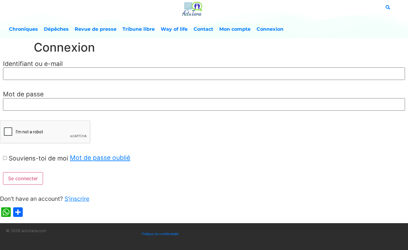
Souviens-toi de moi (38, 158)
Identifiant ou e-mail (33, 64)
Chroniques (23, 29)
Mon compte (235, 29)
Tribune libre (138, 29)
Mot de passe (23, 94)
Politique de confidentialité (160, 234)
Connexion (270, 29)
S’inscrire (77, 198)
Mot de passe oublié (100, 157)
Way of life (174, 29)
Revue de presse (95, 29)
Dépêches (56, 29)
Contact (203, 29)
